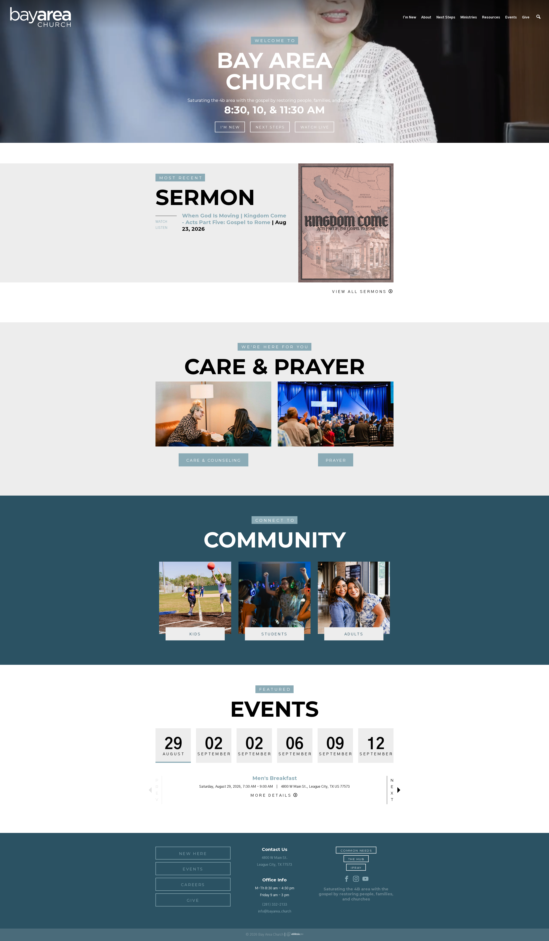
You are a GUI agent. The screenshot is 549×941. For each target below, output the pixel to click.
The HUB (356, 859)
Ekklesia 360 (294, 934)
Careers (193, 884)
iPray (356, 867)
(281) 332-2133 (274, 904)
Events (511, 17)
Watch (161, 221)
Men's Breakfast (274, 778)
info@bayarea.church (274, 911)
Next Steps (445, 17)
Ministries (468, 17)
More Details (271, 796)
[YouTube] (365, 879)
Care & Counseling (213, 460)
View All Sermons (359, 292)
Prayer (336, 460)
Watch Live (314, 127)
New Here (193, 853)
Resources (491, 17)
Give (525, 17)
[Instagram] (356, 879)
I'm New (409, 17)
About (426, 17)
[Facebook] (347, 879)
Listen (161, 227)
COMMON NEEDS (356, 850)
